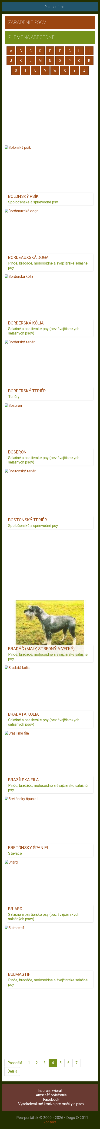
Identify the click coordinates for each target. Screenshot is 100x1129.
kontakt (50, 1122)
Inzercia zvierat (50, 1090)
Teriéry (14, 396)
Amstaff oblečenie (51, 1095)
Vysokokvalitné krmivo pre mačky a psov (51, 1104)
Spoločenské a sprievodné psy (33, 202)
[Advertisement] (50, 110)
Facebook (51, 1099)
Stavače (15, 853)
